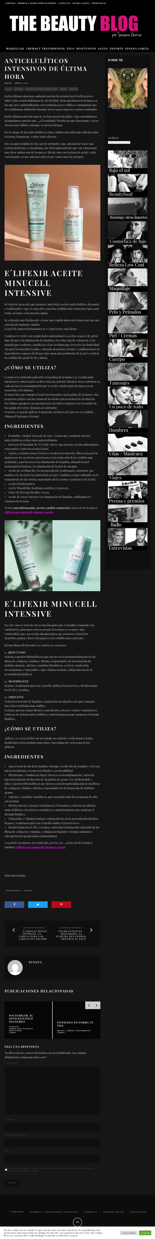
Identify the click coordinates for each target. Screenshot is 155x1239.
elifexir (28, 890)
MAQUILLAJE (15, 48)
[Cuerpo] (127, 360)
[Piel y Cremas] (127, 337)
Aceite (8, 89)
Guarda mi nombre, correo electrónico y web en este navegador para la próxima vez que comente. (51, 1169)
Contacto (65, 3)
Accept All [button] (145, 1233)
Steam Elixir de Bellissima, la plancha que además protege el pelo (71, 935)
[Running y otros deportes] (127, 219)
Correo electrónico (18, 1135)
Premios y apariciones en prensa (37, 3)
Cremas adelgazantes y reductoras (41, 89)
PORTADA (11, 3)
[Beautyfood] (127, 195)
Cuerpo (63, 89)
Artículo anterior (34, 928)
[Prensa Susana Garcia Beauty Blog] (127, 502)
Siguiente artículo (70, 928)
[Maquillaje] (127, 290)
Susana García (81, 3)
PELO (71, 48)
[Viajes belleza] (127, 479)
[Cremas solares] (127, 172)
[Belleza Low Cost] (127, 266)
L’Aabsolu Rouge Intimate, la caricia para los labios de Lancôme (33, 935)
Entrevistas (99, 3)
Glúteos (73, 89)
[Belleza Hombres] (127, 431)
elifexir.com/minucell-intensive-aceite (29, 512)
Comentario (12, 1063)
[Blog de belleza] (127, 408)
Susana (8, 83)
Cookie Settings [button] (129, 1233)
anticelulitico (13, 890)
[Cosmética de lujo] (127, 242)
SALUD (103, 48)
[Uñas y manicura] (127, 455)
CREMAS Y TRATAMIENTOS (45, 48)
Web (7, 1150)
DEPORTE (117, 48)
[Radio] (127, 526)
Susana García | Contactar (127, 108)
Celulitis (18, 89)
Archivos (113, 138)
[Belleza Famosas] (127, 384)
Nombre (10, 1120)
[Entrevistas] (127, 549)
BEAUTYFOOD (86, 48)
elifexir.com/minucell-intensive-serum (40, 847)
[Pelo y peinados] (127, 313)
